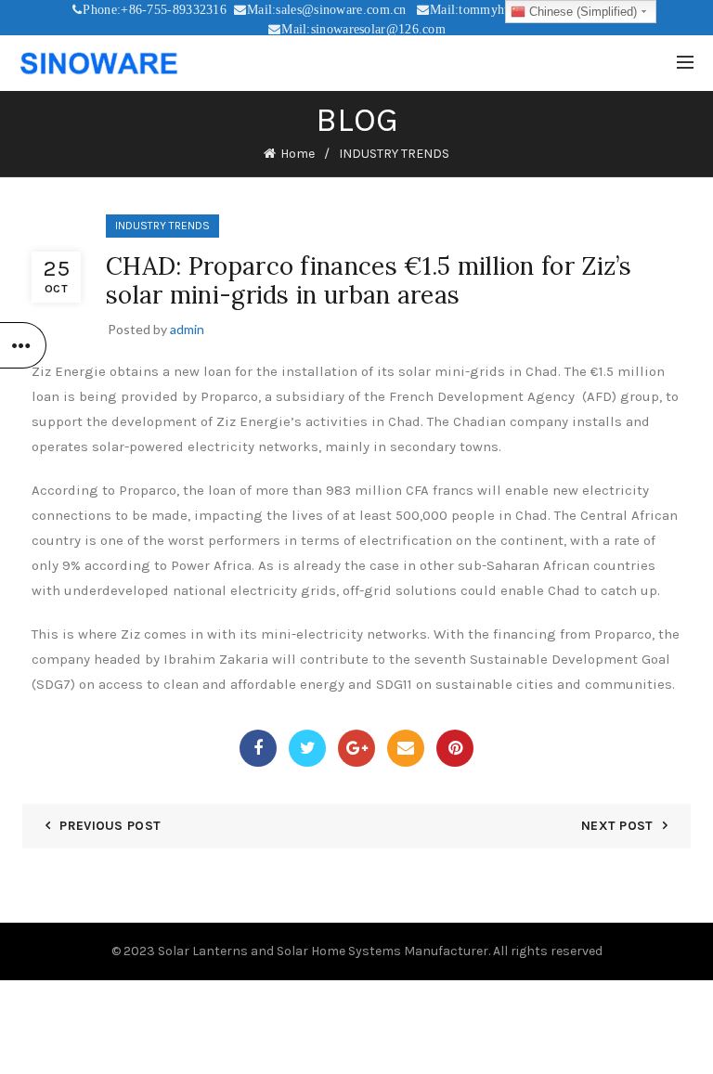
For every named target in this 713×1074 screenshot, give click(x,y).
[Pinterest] (454, 748)
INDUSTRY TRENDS (394, 154)
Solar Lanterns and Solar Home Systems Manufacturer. (324, 951)
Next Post (617, 826)
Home (297, 154)
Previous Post (110, 826)
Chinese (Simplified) (581, 12)
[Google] (356, 748)
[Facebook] (258, 748)
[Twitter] (307, 748)
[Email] (405, 748)
